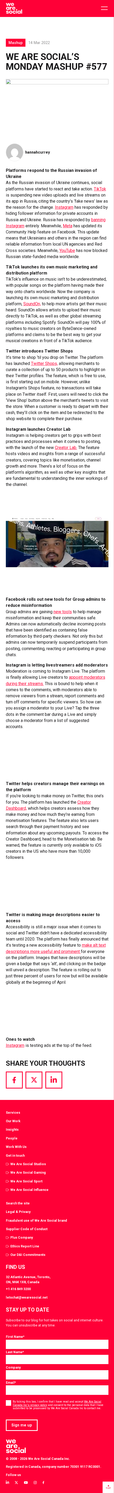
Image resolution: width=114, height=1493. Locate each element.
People (11, 1138)
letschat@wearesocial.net (26, 1297)
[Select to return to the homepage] (14, 8)
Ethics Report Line (24, 1246)
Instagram (64, 207)
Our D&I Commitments (27, 1255)
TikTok (100, 188)
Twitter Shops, (44, 363)
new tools (63, 611)
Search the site (18, 1203)
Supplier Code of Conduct (26, 1229)
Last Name (15, 1352)
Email (11, 1383)
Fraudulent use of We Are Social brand (36, 1220)
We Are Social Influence (29, 1190)
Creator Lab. (66, 447)
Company (13, 1367)
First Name (15, 1337)
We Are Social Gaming (28, 1172)
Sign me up (21, 1425)
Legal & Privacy (18, 1212)
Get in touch (15, 1155)
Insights (12, 1129)
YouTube (67, 250)
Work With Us (16, 1147)
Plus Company (21, 1237)
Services (13, 1113)
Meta (67, 225)
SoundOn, (32, 303)
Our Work (13, 1121)
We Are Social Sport (26, 1181)
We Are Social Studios (28, 1164)
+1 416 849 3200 (18, 1289)
